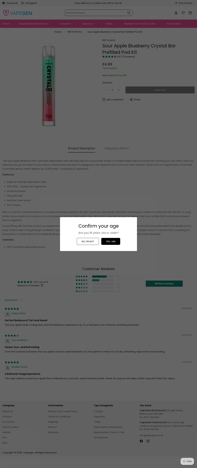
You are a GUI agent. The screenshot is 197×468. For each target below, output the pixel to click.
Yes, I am (110, 241)
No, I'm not (88, 241)
